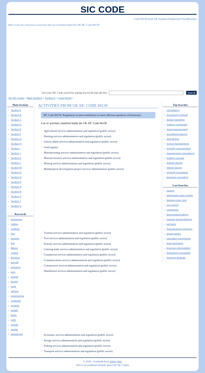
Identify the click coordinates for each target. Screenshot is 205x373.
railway (15, 291)
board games (174, 234)
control (14, 253)
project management (178, 143)
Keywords (20, 214)
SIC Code (102, 9)
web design (173, 139)
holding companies (177, 124)
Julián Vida (116, 361)
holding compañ (175, 158)
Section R (16, 191)
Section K (16, 158)
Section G (16, 139)
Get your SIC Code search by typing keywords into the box (74, 92)
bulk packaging (175, 243)
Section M (16, 167)
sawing (170, 190)
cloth (13, 320)
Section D (16, 124)
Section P (16, 182)
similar (14, 329)
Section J (16, 153)
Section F (16, 134)
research (15, 267)
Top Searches (180, 104)
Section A (16, 110)
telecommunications (177, 214)
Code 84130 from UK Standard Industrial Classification (165, 18)
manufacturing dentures (179, 229)
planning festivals (176, 257)
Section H (16, 143)
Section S (16, 196)
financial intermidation (179, 248)
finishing (15, 257)
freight (14, 281)
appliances (17, 334)
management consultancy (181, 153)
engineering (17, 296)
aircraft (14, 262)
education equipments (179, 238)
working (15, 238)
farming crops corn (177, 200)
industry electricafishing (179, 219)
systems (15, 229)
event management (177, 129)
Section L (16, 163)
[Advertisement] (102, 57)
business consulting (177, 177)
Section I (15, 148)
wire (13, 272)
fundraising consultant (179, 253)
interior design (174, 167)
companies (173, 210)
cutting (14, 224)
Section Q (16, 187)
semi (13, 286)
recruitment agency (177, 134)
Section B (16, 115)
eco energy (173, 205)
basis (14, 315)
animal (14, 277)
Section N (16, 172)
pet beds (171, 224)
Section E (16, 129)
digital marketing (176, 120)
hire (13, 234)
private (14, 325)
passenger (16, 219)
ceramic (15, 305)
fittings (14, 248)
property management (179, 148)
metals (14, 310)
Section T (16, 201)
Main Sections (20, 104)
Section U (16, 206)
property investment (177, 172)
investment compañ (177, 115)
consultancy (173, 110)
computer (16, 301)
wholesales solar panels (180, 195)
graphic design (175, 163)
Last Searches (180, 185)
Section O (16, 177)
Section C (16, 120)
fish (13, 243)
